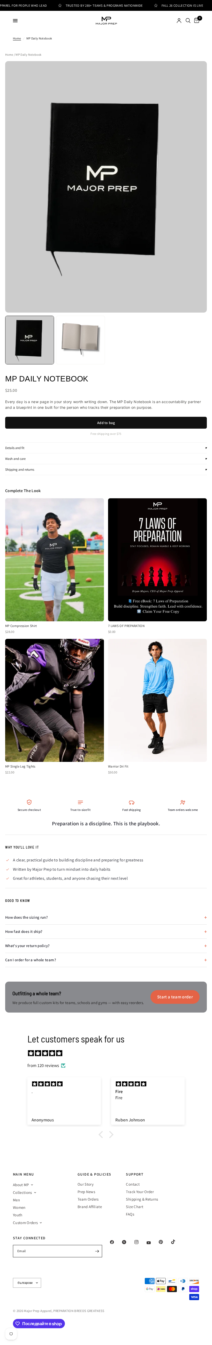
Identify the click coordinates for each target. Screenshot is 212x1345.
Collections (22, 1192)
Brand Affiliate (90, 1206)
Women (19, 1207)
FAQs (130, 1214)
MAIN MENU (23, 1174)
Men (16, 1199)
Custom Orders (25, 1222)
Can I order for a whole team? (30, 959)
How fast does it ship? (23, 931)
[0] (195, 20)
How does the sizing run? (26, 917)
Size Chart (134, 1206)
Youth (17, 1214)
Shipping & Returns (142, 1199)
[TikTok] (177, 1242)
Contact (132, 1184)
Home (17, 38)
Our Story (86, 1184)
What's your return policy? (27, 945)
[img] (108, 1053)
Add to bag (106, 422)
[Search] (188, 20)
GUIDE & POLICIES (94, 1174)
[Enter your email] (97, 1251)
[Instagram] (140, 1242)
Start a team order (175, 997)
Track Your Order (140, 1191)
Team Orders (88, 1199)
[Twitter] (127, 1242)
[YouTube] (152, 1243)
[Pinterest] (164, 1242)
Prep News (86, 1191)
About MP (21, 1184)
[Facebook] (115, 1242)
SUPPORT (134, 1174)
